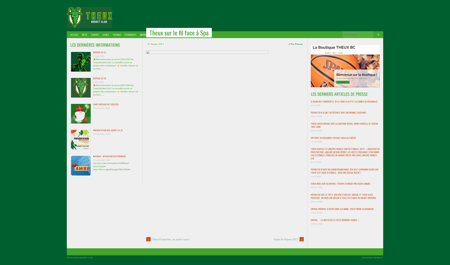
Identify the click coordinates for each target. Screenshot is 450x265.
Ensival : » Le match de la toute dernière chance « (335, 219)
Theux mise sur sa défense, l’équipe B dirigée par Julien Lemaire (340, 183)
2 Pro (291, 43)
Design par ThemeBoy (372, 257)
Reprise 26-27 (99, 52)
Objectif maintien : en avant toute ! (168, 239)
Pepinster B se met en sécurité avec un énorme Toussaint (338, 112)
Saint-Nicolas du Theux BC (106, 104)
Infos (84, 35)
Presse (299, 43)
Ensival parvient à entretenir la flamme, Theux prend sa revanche (342, 208)
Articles (144, 35)
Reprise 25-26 (99, 78)
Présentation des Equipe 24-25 (108, 130)
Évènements (130, 35)
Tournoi (116, 35)
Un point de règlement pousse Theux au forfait (333, 137)
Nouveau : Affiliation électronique (109, 156)
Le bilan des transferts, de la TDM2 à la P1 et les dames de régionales (344, 101)
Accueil (74, 35)
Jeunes (105, 35)
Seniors (95, 35)
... (103, 68)
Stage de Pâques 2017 (288, 239)
